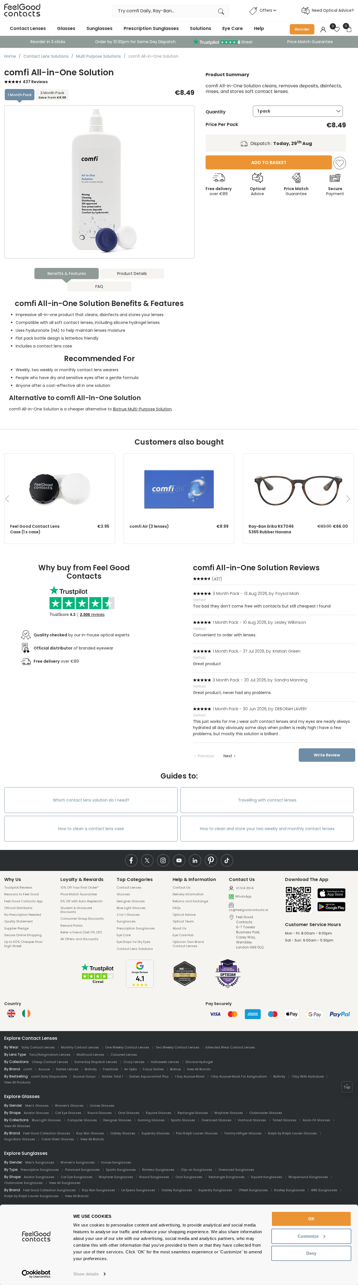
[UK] (11, 1013)
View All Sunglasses (65, 1183)
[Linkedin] (195, 860)
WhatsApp (243, 896)
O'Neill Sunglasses (253, 1190)
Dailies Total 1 (112, 1076)
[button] (346, 1086)
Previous (206, 756)
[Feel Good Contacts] (22, 11)
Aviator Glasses (36, 1113)
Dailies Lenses (67, 1069)
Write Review (327, 755)
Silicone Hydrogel (199, 1062)
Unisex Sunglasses (116, 1162)
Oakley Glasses (122, 1133)
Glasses (66, 28)
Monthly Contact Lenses (80, 1047)
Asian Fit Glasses (316, 1120)
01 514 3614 (244, 888)
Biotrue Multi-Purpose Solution (142, 409)
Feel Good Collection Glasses (46, 1133)
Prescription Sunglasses (151, 28)
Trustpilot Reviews (18, 887)
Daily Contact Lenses (38, 1047)
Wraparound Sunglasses (308, 1177)
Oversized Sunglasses (236, 1169)
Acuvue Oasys (84, 1076)
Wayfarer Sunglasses (116, 1177)
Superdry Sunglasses (215, 1190)
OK (311, 1218)
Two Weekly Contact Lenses (177, 1047)
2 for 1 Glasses (128, 915)
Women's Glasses (69, 1105)
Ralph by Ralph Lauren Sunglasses (31, 1196)
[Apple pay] (331, 893)
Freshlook (110, 1069)
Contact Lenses (28, 28)
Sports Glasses (183, 1120)
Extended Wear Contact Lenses (230, 1047)
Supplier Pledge (16, 928)
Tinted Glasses (284, 1120)
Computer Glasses (82, 1120)
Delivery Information (188, 894)
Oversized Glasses (216, 1120)
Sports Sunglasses (121, 1169)
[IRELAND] (26, 1013)
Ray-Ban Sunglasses (98, 1190)
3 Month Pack (52, 95)
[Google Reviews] (140, 986)
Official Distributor (18, 908)
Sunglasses (99, 28)
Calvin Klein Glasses (57, 1139)
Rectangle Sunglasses (227, 1177)
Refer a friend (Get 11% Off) (81, 932)
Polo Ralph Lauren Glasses (197, 1133)
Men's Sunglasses (39, 1162)
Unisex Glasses (102, 1105)
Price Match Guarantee (310, 42)
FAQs (177, 908)
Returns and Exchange (190, 901)
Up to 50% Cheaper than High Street (23, 944)
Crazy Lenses (134, 1062)
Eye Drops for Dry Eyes (133, 942)
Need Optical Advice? (333, 10)
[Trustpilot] (98, 982)
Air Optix (130, 1069)
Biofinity (91, 1069)
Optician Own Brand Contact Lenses (188, 944)
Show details (86, 1274)
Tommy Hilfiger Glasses (243, 1133)
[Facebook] (131, 860)
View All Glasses (17, 1126)
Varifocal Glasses (252, 1120)
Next (227, 756)
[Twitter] (147, 860)
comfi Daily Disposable (49, 1076)
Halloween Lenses (165, 1062)
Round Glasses (100, 1113)
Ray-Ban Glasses (90, 1133)
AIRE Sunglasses (324, 1190)
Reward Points (71, 925)
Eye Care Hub (183, 935)
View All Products (17, 1082)
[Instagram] (163, 860)
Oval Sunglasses (188, 1177)
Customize (308, 1235)
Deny (311, 1253)
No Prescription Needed (22, 915)
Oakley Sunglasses (176, 1190)
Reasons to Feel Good (21, 894)
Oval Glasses (129, 1113)
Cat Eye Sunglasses (77, 1177)
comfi (27, 1069)
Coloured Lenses (123, 1054)
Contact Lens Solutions (135, 949)
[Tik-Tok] (227, 860)
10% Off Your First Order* (79, 887)
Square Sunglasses (266, 1177)
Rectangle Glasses (193, 1113)
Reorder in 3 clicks (47, 42)
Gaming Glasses (151, 1120)
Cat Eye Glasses (68, 1113)
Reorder (302, 29)
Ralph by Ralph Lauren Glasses (292, 1133)
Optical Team (183, 921)
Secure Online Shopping (23, 935)
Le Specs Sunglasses (138, 1190)
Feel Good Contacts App (23, 901)
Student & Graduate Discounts (76, 910)
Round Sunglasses (154, 1177)
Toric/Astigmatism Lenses (49, 1054)
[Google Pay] (331, 907)
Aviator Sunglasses (39, 1177)
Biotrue (175, 1069)
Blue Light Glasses (131, 908)
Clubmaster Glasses (265, 1113)
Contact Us (181, 887)
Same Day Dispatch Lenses (95, 1062)
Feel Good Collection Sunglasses (49, 1190)
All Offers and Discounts (79, 939)
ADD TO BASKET (268, 162)
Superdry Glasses (156, 1133)
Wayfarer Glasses (228, 1113)
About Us (180, 928)
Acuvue (44, 1069)
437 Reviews (35, 82)
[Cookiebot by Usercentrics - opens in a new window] (36, 1274)
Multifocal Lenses (90, 1054)
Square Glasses (158, 1113)
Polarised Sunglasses (82, 1169)
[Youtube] (179, 860)
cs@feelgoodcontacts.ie (248, 910)
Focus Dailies (153, 1069)
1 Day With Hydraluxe (307, 1076)
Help (259, 28)
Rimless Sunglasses (158, 1169)
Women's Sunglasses (77, 1162)
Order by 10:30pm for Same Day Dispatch (135, 42)
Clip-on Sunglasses (196, 1169)
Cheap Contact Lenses (50, 1062)
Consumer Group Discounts (82, 918)
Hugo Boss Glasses (19, 1139)
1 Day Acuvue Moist (189, 1076)
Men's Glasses (37, 1105)
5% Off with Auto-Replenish (81, 901)
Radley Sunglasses (289, 1190)
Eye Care (232, 28)
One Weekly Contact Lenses (127, 1047)
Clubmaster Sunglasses (23, 1183)
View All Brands (199, 1069)
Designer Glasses (131, 901)
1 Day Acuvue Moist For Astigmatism (239, 1076)
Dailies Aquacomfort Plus (149, 1076)
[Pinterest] (211, 860)
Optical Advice (184, 915)
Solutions (200, 28)
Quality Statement (18, 921)
